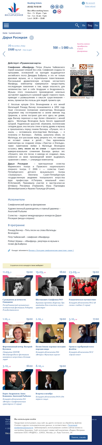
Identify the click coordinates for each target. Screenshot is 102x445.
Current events (15, 33)
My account (90, 3)
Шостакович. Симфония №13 (49, 299)
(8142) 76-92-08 (34, 7)
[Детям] (59, 13)
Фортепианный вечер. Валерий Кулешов (17, 347)
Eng (90, 25)
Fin (96, 25)
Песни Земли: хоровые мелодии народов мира (51, 347)
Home (5, 33)
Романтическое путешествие (82, 299)
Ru (83, 25)
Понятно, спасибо (78, 437)
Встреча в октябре (44, 393)
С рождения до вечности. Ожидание (14, 300)
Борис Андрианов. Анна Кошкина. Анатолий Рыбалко (17, 394)
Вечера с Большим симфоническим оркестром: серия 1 (51, 250)
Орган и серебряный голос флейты (81, 347)
